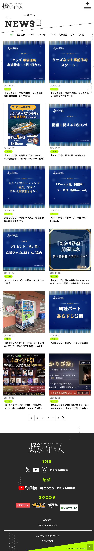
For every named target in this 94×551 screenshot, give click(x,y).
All (11, 34)
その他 (81, 34)
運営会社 (48, 519)
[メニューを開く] (87, 5)
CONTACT (47, 541)
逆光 (72, 34)
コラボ (31, 34)
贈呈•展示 (20, 34)
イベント (42, 34)
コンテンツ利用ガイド (47, 535)
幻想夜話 (63, 34)
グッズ (52, 34)
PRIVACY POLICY (47, 525)
